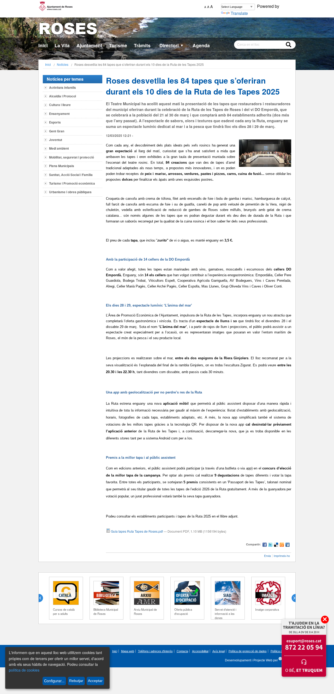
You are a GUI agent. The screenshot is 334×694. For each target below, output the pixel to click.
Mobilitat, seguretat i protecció (71, 157)
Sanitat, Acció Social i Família (71, 174)
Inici (43, 45)
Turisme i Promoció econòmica (72, 183)
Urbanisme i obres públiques (70, 192)
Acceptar (95, 681)
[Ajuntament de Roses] (167, 30)
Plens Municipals (61, 165)
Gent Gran (56, 131)
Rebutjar (76, 681)
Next (291, 598)
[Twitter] (270, 545)
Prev (43, 598)
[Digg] (287, 545)
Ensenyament (59, 113)
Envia (267, 556)
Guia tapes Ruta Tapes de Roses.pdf (137, 531)
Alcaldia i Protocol (62, 96)
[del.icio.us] (276, 545)
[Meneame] (282, 545)
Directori (171, 45)
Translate (239, 13)
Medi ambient (59, 148)
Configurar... (54, 680)
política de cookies (24, 670)
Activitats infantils (62, 87)
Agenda (201, 45)
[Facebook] (265, 545)
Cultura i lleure (60, 104)
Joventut (55, 139)
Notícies (62, 64)
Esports (55, 122)
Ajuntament (89, 45)
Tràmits (142, 45)
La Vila (62, 45)
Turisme (118, 45)
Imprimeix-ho (282, 556)
